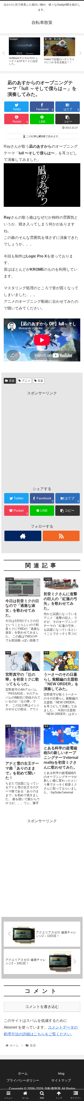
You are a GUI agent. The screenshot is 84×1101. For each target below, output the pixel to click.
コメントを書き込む (42, 1007)
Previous (3, 53)
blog (61, 1073)
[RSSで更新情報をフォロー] (61, 536)
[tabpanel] (24, 52)
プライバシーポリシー (23, 1080)
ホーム (23, 1073)
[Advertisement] (42, 438)
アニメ (26, 380)
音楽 (11, 380)
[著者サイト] (22, 536)
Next (80, 53)
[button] (75, 656)
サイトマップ (61, 1080)
